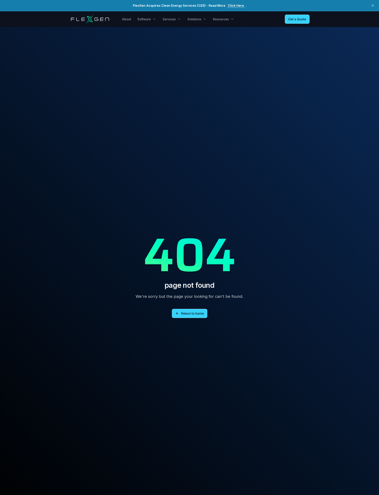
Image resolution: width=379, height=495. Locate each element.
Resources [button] (221, 19)
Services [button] (169, 19)
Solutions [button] (194, 19)
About (126, 19)
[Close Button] (373, 5)
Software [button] (144, 19)
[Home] (90, 19)
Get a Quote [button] (297, 19)
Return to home (192, 313)
